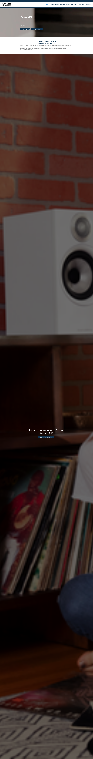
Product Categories (36, 29)
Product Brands (25, 29)
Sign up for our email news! (45, 437)
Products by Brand (54, 4)
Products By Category (64, 4)
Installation (81, 4)
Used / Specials (74, 4)
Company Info (87, 4)
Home (47, 4)
